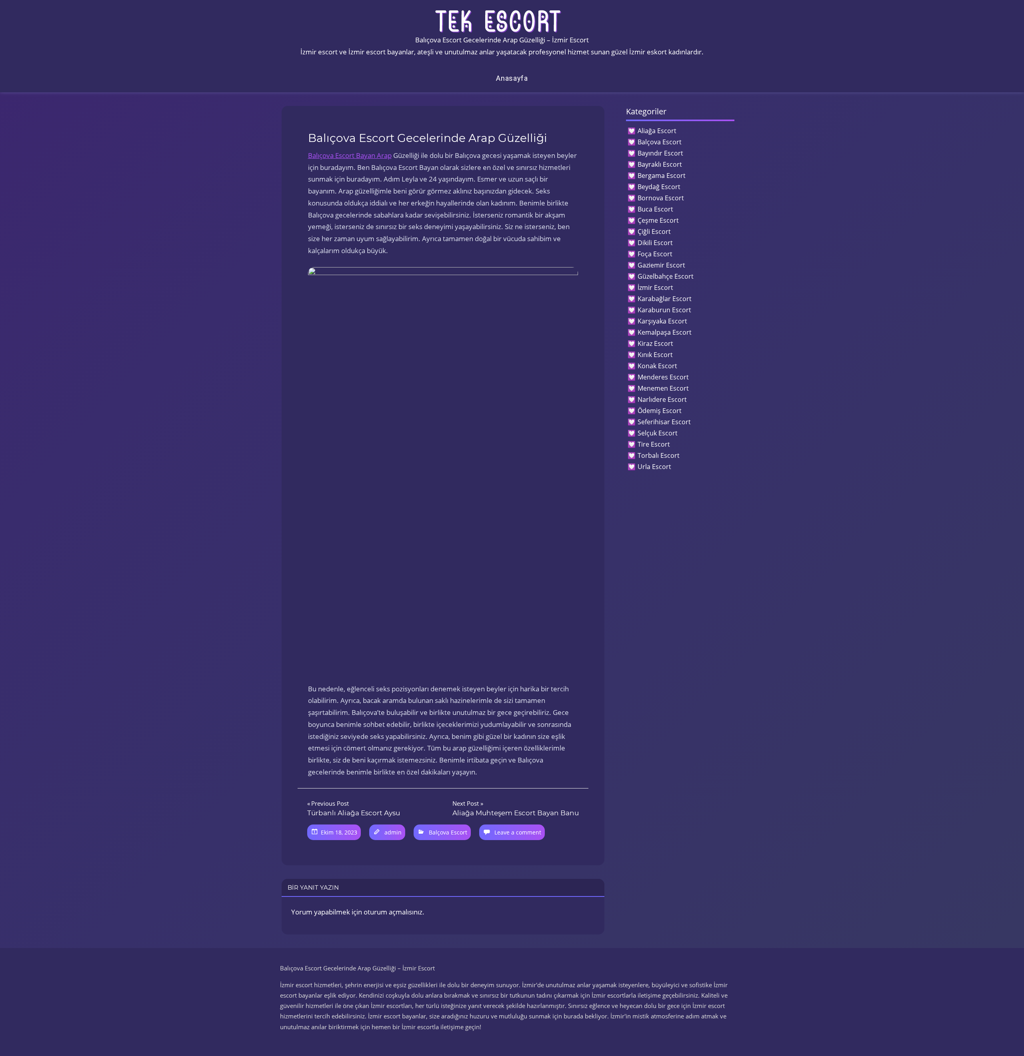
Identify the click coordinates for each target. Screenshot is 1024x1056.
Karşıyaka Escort (662, 321)
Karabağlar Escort (665, 298)
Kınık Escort (655, 354)
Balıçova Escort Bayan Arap (350, 155)
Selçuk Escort (658, 433)
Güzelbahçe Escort (666, 276)
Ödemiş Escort (660, 410)
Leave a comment (517, 832)
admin (393, 832)
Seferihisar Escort (664, 421)
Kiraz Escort (655, 343)
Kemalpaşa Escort (665, 332)
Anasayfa (512, 78)
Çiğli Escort (654, 231)
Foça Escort (655, 254)
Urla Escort (654, 466)
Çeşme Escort (658, 220)
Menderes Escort (663, 377)
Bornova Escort (661, 198)
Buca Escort (655, 209)
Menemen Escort (663, 388)
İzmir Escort (655, 287)
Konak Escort (657, 365)
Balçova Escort (448, 832)
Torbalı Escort (659, 455)
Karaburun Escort (664, 309)
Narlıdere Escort (662, 399)
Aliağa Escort (657, 130)
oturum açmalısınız (393, 911)
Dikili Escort (655, 242)
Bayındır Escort (660, 153)
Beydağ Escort (659, 186)
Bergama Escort (662, 175)
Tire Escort (654, 444)
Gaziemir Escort (661, 265)
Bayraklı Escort (660, 164)
